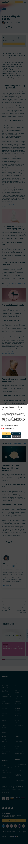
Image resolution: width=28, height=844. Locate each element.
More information (16, 436)
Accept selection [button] (6, 436)
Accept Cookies (6, 433)
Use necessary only (16, 433)
